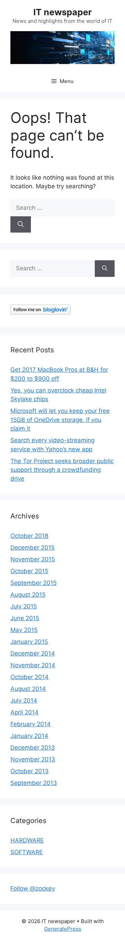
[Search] (20, 224)
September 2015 (33, 582)
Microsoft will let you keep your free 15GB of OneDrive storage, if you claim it (60, 419)
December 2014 (32, 653)
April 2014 (24, 712)
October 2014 (29, 677)
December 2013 (32, 747)
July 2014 (23, 700)
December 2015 (32, 547)
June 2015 (24, 618)
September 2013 (33, 782)
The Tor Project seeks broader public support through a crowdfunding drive (62, 470)
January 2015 (29, 641)
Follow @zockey (32, 888)
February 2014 (30, 724)
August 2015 (27, 594)
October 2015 (29, 571)
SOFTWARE (26, 852)
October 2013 (29, 771)
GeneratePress (62, 928)
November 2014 (32, 665)
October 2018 (29, 535)
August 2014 (28, 688)
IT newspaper (62, 12)
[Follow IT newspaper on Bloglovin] (40, 312)
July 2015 (23, 606)
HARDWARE (27, 840)
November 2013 (32, 759)
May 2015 (24, 629)
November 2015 (32, 559)
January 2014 (29, 735)
